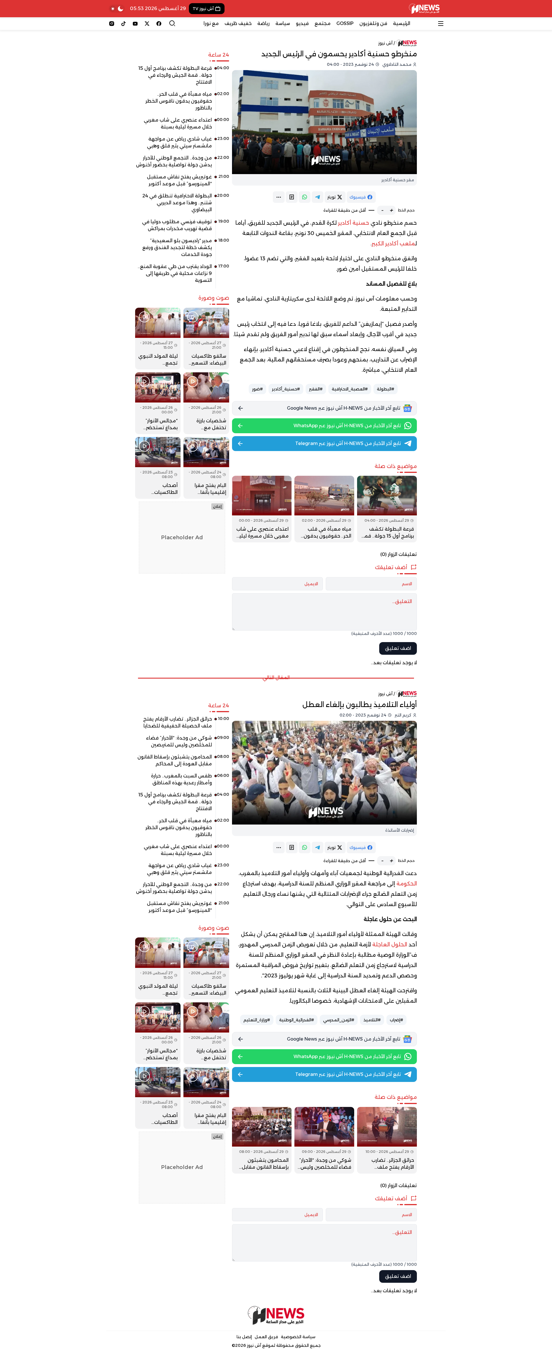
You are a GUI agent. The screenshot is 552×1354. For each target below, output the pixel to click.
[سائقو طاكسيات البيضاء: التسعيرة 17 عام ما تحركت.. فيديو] (206, 338)
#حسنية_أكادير (286, 389)
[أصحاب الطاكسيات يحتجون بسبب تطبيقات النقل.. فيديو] (158, 468)
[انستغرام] (111, 23)
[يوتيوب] (135, 23)
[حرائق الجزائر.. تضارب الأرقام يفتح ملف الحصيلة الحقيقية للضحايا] (387, 1140)
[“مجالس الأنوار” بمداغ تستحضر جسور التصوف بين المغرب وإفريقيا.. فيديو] (158, 403)
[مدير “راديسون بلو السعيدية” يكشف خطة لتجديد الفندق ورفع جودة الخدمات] (182, 250)
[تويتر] (147, 23)
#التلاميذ (372, 1019)
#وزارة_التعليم (257, 1019)
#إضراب (396, 1019)
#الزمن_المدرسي (338, 1019)
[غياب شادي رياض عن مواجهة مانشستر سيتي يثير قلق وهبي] (182, 144)
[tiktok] (123, 23)
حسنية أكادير (353, 223)
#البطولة (385, 389)
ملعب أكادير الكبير (393, 243)
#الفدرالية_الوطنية (296, 1019)
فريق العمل (266, 1336)
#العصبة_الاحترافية (350, 389)
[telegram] (317, 197)
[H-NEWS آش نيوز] (424, 8)
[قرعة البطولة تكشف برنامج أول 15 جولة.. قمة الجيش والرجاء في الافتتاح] (387, 509)
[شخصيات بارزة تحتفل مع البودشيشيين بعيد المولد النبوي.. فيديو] (206, 403)
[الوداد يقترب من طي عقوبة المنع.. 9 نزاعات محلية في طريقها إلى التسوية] (182, 275)
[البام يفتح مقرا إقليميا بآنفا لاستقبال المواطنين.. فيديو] (206, 468)
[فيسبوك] (159, 23)
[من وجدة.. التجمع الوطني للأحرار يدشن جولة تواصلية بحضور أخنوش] (182, 163)
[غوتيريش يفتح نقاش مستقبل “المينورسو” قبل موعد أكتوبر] (182, 182)
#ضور (257, 389)
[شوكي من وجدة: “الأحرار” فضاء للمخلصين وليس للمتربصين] (324, 1140)
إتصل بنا (244, 1336)
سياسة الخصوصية (298, 1336)
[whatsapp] (304, 197)
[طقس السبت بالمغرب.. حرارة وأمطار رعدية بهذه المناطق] (182, 781)
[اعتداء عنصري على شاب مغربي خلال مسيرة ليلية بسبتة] (262, 509)
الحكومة (406, 884)
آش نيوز (385, 43)
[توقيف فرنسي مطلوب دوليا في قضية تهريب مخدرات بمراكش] (182, 227)
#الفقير (316, 389)
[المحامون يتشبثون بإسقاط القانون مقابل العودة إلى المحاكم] (262, 1140)
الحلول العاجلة (389, 944)
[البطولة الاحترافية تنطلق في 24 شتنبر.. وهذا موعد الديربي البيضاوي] (182, 205)
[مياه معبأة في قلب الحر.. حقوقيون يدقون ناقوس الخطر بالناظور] (324, 509)
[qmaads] (276, 1315)
